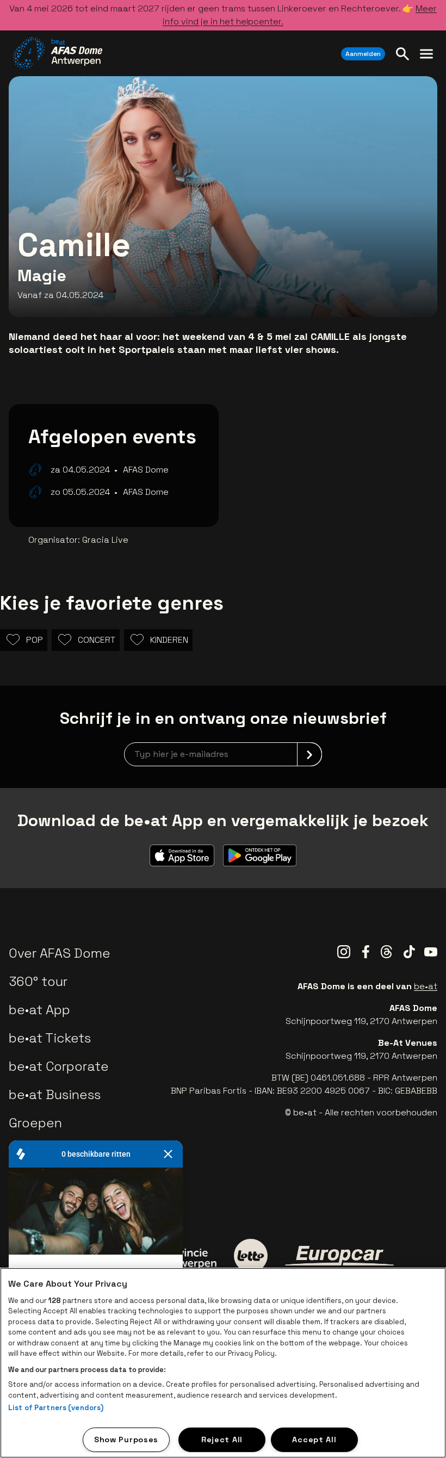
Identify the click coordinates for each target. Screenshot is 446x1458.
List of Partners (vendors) (55, 1407)
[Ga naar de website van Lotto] (251, 1256)
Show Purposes (126, 1439)
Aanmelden (363, 53)
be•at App (39, 1009)
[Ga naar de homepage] (57, 53)
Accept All (314, 1439)
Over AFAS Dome (59, 953)
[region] (223, 1363)
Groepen (35, 1122)
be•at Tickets (50, 1037)
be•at (425, 986)
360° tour (38, 981)
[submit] (309, 754)
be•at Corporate (59, 1066)
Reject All (222, 1439)
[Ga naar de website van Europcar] (339, 1255)
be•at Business (55, 1094)
